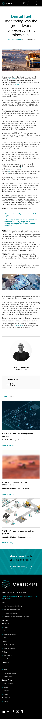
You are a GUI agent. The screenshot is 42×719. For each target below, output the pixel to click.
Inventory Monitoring (10, 613)
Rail (5, 631)
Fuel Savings (8, 655)
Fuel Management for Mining (13, 606)
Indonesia (28, 596)
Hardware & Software (10, 645)
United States (13, 596)
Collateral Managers (10, 634)
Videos (6, 694)
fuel (9, 172)
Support (6, 701)
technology (19, 168)
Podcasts (6, 690)
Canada (4, 596)
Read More (7, 445)
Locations (6, 705)
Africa (21, 596)
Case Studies (8, 659)
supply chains (18, 326)
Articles (6, 687)
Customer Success (9, 648)
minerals (12, 79)
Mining (6, 627)
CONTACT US (32, 3)
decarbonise (19, 84)
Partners (5, 620)
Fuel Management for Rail (12, 609)
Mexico (9, 598)
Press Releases (8, 683)
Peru (3, 598)
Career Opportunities (10, 673)
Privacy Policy (8, 676)
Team (5, 669)
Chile (35, 596)
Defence (6, 638)
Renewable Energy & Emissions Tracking (16, 616)
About (5, 666)
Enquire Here (19, 566)
